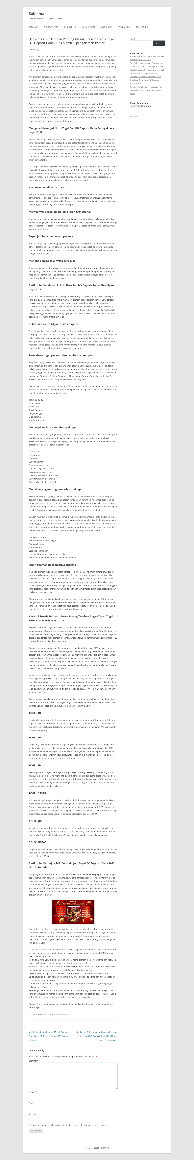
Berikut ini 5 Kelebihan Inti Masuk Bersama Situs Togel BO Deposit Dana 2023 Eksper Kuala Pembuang (97, 1036)
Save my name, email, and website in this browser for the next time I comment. (70, 1125)
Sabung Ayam (88, 27)
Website (32, 1114)
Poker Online (70, 27)
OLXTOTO (105, 1148)
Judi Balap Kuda (51, 27)
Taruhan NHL (124, 27)
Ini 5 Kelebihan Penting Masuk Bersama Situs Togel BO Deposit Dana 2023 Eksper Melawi (49, 1036)
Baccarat (33, 27)
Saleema (36, 13)
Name (32, 1092)
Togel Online (142, 27)
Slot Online (106, 27)
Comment (34, 1060)
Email (32, 1103)
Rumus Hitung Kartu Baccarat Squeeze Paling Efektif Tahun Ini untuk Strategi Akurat (146, 90)
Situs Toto (134, 116)
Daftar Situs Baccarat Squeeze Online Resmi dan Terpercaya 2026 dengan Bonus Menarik (145, 80)
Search (132, 39)
